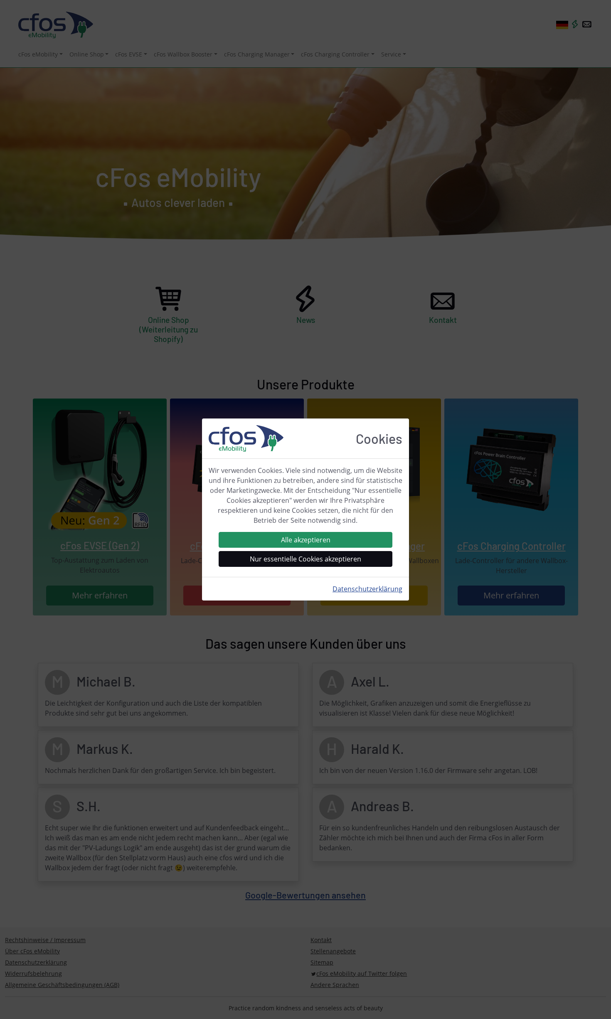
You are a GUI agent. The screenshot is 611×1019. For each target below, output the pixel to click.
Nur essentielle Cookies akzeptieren (305, 559)
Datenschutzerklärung (367, 588)
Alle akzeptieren (305, 539)
